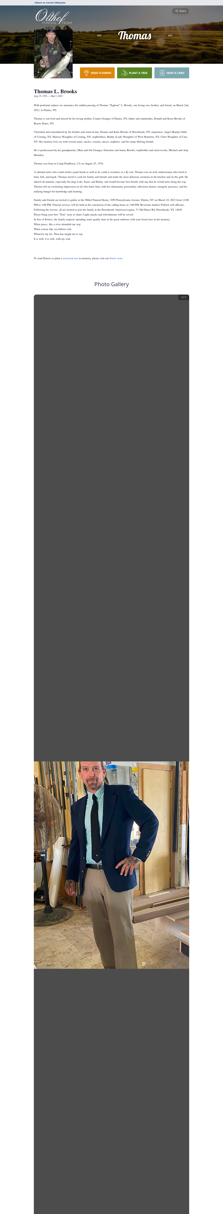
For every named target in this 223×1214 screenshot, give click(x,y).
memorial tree (70, 258)
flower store (116, 258)
